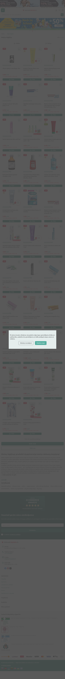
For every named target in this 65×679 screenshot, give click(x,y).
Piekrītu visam (41, 343)
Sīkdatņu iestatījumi (26, 343)
